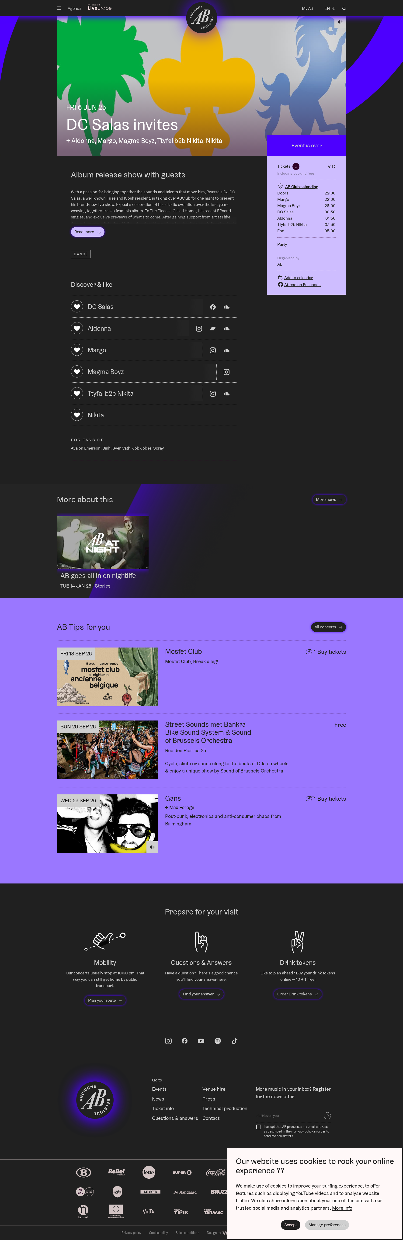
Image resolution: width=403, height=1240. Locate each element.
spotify (218, 1041)
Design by (214, 1233)
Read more (84, 231)
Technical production (224, 1108)
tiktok (234, 1041)
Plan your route (102, 1000)
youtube (201, 1041)
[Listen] (340, 22)
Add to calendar (298, 277)
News (158, 1099)
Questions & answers (175, 1118)
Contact (210, 1118)
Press (208, 1099)
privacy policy (303, 1131)
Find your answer (199, 994)
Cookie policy (158, 1233)
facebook (185, 1041)
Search (344, 8)
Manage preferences (327, 1224)
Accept (290, 1224)
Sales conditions (187, 1233)
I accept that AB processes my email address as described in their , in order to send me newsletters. (296, 1131)
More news (326, 499)
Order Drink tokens (295, 994)
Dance (81, 254)
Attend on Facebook (302, 284)
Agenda (74, 8)
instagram (168, 1041)
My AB (307, 8)
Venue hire (214, 1089)
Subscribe (327, 1115)
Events (159, 1089)
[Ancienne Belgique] (201, 17)
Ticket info (163, 1108)
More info (342, 1208)
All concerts (326, 627)
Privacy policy (131, 1233)
